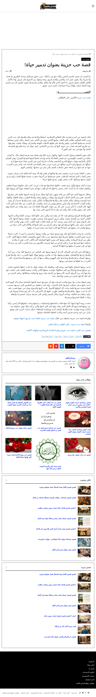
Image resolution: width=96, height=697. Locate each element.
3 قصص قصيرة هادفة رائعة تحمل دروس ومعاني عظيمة (57, 508)
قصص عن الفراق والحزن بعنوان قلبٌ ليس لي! (60, 637)
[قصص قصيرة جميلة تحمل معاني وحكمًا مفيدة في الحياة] (84, 521)
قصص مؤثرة (57, 336)
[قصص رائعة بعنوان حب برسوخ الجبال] (18, 418)
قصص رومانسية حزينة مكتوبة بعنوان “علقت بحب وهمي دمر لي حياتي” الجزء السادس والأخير (78, 405)
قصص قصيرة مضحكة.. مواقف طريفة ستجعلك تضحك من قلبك (54, 497)
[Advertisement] (76, 30)
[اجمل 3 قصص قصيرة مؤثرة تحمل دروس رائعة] (84, 619)
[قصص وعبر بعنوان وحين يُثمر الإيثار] (84, 552)
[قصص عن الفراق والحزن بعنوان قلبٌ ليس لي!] (84, 640)
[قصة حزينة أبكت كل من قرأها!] (84, 629)
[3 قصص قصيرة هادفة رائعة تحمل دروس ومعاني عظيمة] (84, 511)
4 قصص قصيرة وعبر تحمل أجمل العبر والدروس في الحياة (56, 529)
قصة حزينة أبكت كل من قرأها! (65, 626)
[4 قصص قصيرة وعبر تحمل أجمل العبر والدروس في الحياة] (84, 532)
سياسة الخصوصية (88, 676)
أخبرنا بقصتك (89, 679)
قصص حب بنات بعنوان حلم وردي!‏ (79, 455)
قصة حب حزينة (84, 97)
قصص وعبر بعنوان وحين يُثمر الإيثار (64, 550)
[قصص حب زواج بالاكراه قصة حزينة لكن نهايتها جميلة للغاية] (18, 445)
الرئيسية (86, 54)
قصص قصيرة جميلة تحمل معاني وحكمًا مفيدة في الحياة (57, 518)
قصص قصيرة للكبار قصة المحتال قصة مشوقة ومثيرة (58, 487)
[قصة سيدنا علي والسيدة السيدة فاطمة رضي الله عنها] (48, 451)
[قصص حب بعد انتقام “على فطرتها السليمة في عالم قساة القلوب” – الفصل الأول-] (48, 393)
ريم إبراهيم (86, 71)
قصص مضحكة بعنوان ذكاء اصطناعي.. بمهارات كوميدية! (57, 539)
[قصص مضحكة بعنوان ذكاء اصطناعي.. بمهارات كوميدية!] (84, 542)
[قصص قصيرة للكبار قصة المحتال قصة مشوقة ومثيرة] (84, 490)
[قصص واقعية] (48, 6)
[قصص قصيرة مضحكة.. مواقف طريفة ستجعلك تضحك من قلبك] (84, 500)
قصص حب (78, 54)
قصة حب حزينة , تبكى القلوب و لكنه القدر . (66, 324)
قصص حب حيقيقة (68, 336)
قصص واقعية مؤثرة (47, 336)
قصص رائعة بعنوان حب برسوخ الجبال (18, 428)
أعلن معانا (90, 665)
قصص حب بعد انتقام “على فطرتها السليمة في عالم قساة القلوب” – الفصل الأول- (49, 405)
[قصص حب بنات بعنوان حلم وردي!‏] (78, 445)
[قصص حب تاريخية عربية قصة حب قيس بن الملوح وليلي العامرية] (48, 418)
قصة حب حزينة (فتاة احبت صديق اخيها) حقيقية (33, 318)
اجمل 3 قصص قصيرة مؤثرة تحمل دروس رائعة (60, 616)
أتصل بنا (91, 669)
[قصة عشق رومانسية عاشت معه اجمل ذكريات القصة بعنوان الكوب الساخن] (78, 419)
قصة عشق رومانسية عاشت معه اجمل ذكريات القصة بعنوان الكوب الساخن (79, 432)
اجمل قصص (78, 336)
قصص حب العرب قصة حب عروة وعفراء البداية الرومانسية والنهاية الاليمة (58, 330)
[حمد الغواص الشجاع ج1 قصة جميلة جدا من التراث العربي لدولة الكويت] (18, 393)
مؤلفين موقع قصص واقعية (85, 683)
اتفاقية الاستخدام (88, 672)
